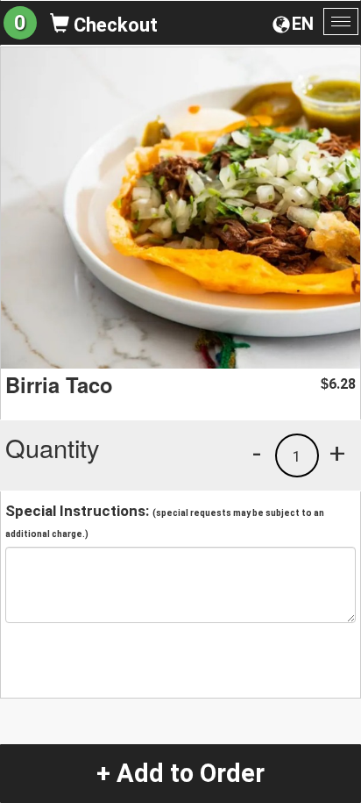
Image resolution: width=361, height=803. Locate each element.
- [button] (256, 453)
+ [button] (337, 453)
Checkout (113, 25)
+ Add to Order (180, 773)
